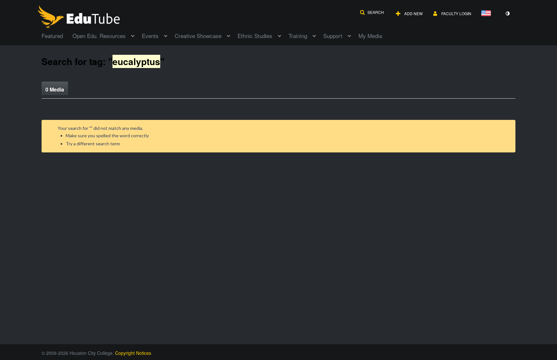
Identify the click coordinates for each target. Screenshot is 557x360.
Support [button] (332, 36)
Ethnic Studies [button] (255, 36)
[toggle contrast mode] (507, 13)
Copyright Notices (133, 353)
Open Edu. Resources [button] (99, 36)
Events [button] (150, 36)
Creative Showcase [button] (198, 36)
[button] (372, 12)
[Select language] (487, 14)
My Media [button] (370, 36)
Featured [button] (52, 36)
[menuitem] (57, 35)
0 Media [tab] (54, 89)
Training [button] (297, 36)
